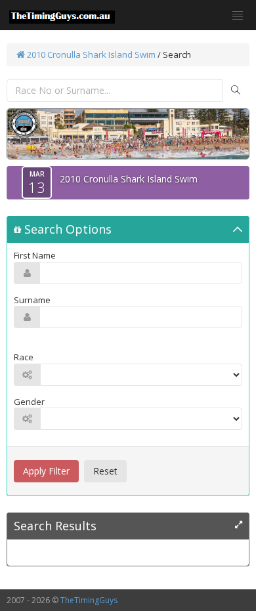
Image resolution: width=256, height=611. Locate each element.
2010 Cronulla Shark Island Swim (90, 54)
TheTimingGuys (88, 600)
